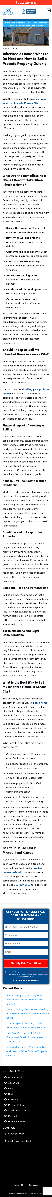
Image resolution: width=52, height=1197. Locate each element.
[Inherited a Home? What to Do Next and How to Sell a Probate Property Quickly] (26, 32)
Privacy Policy (16, 1104)
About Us (13, 1082)
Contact (12, 1116)
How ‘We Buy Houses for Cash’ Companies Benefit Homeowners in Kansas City (26, 1037)
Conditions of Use (33, 972)
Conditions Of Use (18, 1110)
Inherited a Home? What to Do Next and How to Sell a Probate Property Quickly (27, 1051)
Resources (14, 1099)
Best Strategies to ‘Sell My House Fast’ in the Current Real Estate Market (25, 999)
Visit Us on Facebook (20, 1140)
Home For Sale (16, 1121)
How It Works (16, 1077)
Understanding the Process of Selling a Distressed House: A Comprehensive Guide (27, 1013)
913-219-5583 (28, 2)
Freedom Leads (31, 1185)
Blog (10, 1093)
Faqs (10, 1088)
